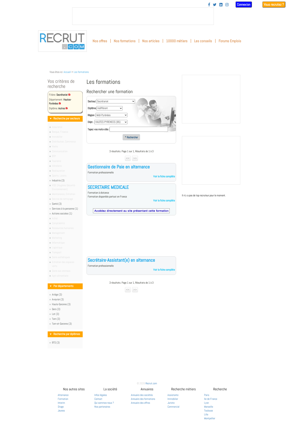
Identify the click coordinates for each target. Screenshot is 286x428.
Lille (206, 414)
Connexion (243, 4)
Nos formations (125, 40)
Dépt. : (91, 122)
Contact (98, 399)
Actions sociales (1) (62, 213)
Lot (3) (55, 314)
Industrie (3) (58, 180)
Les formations (81, 72)
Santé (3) (57, 203)
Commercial (173, 406)
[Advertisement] (131, 238)
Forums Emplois (230, 40)
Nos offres (100, 40)
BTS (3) (56, 342)
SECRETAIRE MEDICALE (108, 187)
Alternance (63, 395)
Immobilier (173, 399)
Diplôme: (92, 108)
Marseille (208, 406)
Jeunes (61, 410)
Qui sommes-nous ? (104, 402)
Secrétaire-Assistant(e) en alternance (121, 260)
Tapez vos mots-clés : (99, 129)
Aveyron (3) (58, 299)
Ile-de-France (210, 399)
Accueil (67, 72)
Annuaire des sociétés (142, 395)
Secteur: (92, 101)
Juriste (171, 402)
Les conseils (203, 40)
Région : (92, 115)
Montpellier (209, 418)
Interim (61, 402)
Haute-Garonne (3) (61, 304)
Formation (63, 399)
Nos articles (151, 40)
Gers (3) (56, 309)
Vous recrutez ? (274, 4)
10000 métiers (177, 40)
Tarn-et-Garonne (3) (62, 323)
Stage (61, 406)
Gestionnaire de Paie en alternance (119, 167)
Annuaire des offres (140, 402)
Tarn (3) (56, 319)
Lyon (206, 402)
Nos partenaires (102, 406)
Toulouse (208, 410)
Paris (206, 395)
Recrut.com (151, 383)
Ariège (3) (57, 294)
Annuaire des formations (143, 399)
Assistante (173, 395)
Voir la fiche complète (164, 176)
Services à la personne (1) (65, 208)
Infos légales (100, 395)
